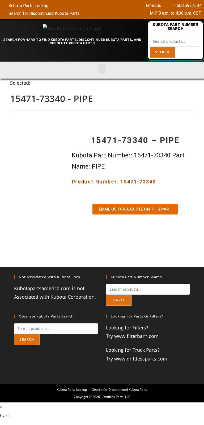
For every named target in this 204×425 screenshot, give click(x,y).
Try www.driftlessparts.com (136, 358)
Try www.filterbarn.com (132, 336)
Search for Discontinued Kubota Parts (119, 389)
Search (162, 52)
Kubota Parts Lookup (72, 389)
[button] (102, 69)
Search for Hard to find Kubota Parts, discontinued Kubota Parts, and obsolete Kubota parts (72, 41)
